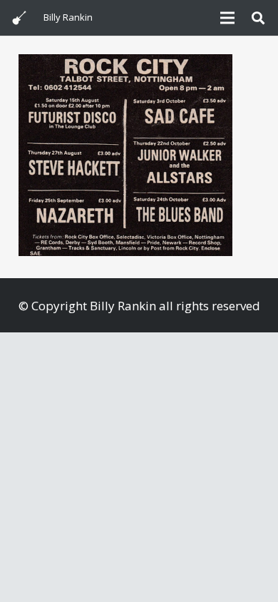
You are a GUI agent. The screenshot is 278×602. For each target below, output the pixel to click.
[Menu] (227, 18)
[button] (258, 18)
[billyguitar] (19, 18)
